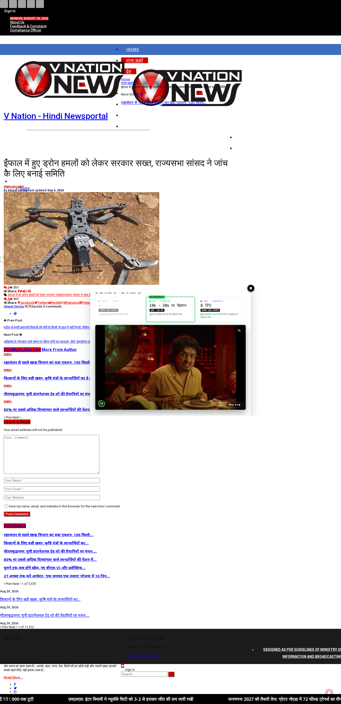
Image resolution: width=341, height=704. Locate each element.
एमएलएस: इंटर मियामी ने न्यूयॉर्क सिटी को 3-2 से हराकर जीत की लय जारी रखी (76, 699)
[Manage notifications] (329, 693)
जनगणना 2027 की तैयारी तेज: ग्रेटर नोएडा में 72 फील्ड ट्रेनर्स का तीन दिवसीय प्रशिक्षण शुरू (249, 699)
